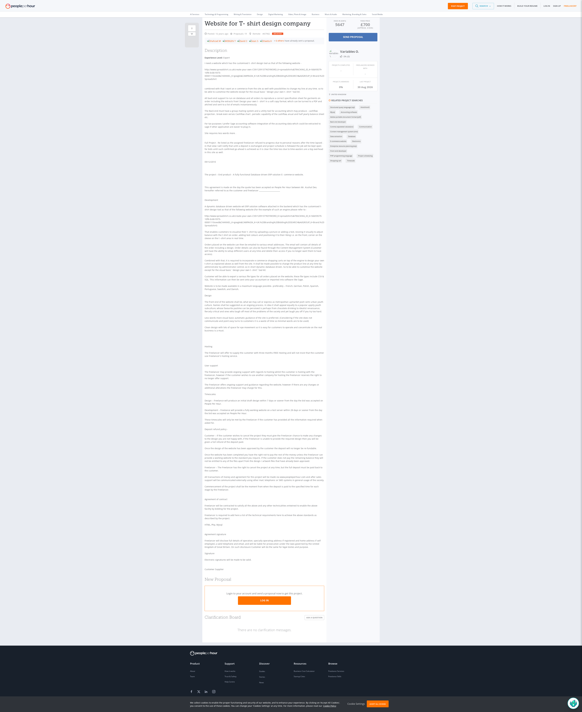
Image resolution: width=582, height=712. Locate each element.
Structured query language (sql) (342, 107)
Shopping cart (335, 160)
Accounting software (349, 112)
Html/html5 (365, 107)
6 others (280, 40)
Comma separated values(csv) (341, 127)
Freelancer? (570, 6)
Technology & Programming (216, 14)
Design (260, 14)
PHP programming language (341, 156)
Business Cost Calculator (304, 671)
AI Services (194, 14)
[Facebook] (192, 691)
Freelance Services (336, 671)
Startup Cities (299, 676)
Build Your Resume (527, 6)
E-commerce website (338, 141)
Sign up (557, 6)
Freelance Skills (334, 676)
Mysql (332, 112)
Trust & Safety (230, 676)
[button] (483, 6)
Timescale (351, 160)
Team (192, 676)
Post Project (458, 6)
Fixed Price (365, 21)
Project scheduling (365, 156)
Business (315, 14)
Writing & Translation (242, 14)
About (192, 671)
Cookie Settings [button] (356, 703)
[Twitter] (199, 691)
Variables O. (349, 51)
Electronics (356, 141)
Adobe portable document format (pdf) (345, 117)
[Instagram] (213, 691)
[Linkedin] (206, 691)
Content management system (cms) (344, 131)
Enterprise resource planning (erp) (343, 146)
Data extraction (336, 136)
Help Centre (230, 681)
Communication (365, 127)
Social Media (377, 14)
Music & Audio (331, 14)
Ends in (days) (340, 21)
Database (351, 136)
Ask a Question (314, 617)
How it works (504, 6)
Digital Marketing (275, 14)
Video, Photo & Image (297, 14)
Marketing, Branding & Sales (354, 14)
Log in (547, 6)
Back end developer (338, 122)
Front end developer (338, 151)
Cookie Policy (329, 705)
